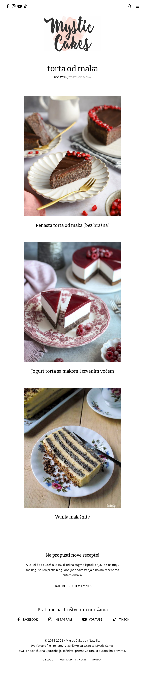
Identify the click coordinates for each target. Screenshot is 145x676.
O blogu (47, 659)
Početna (60, 77)
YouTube (95, 619)
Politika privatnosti (72, 659)
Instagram (63, 619)
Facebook (30, 619)
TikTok (124, 619)
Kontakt (97, 659)
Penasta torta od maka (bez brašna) (72, 225)
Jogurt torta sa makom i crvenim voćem (72, 371)
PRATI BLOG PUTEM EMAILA (72, 586)
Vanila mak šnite (72, 517)
